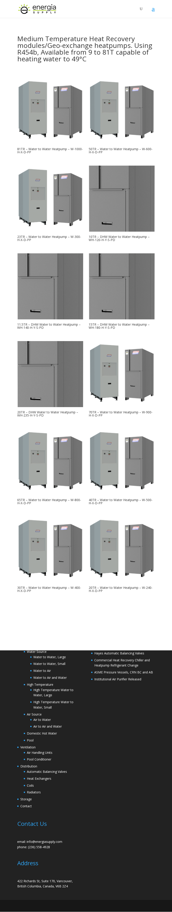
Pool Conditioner (39, 759)
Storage (26, 799)
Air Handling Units (39, 752)
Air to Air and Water (47, 726)
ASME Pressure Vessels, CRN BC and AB (123, 672)
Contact (26, 806)
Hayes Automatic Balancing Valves (119, 653)
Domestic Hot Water (42, 733)
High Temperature (40, 684)
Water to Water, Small (49, 664)
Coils (30, 785)
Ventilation (28, 747)
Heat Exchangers (39, 778)
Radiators (34, 792)
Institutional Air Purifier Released (117, 679)
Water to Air (42, 671)
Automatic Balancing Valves (47, 771)
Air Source (34, 714)
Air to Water (42, 720)
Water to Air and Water (50, 677)
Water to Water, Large (49, 657)
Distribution (28, 766)
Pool (30, 740)
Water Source (37, 651)
